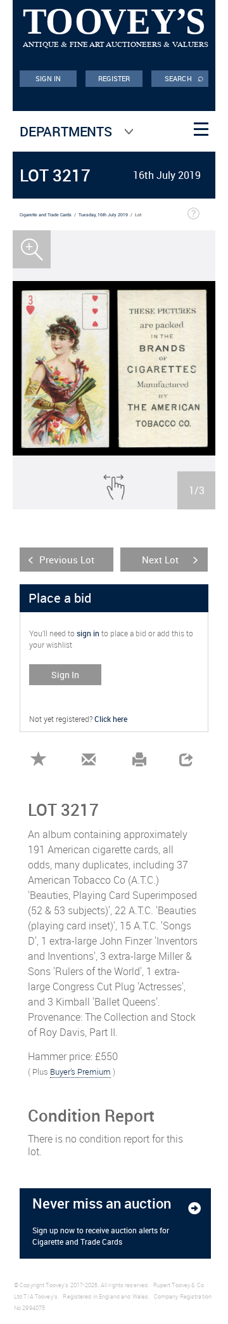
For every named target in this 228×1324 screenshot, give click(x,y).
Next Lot (160, 559)
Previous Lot (66, 559)
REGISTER (114, 78)
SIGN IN (48, 78)
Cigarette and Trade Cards (46, 215)
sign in (88, 633)
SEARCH (184, 77)
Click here (110, 719)
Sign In (65, 675)
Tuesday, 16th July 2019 (103, 215)
